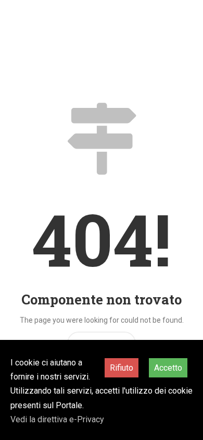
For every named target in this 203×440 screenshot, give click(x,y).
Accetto (168, 368)
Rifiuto (121, 368)
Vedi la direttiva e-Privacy (57, 419)
